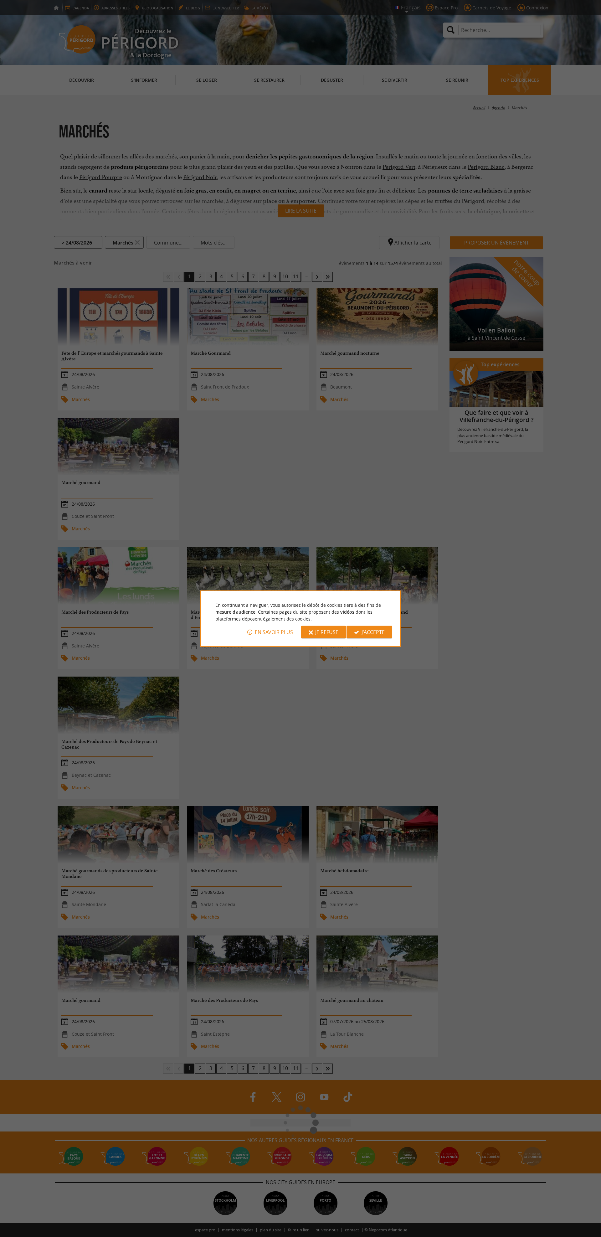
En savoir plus (274, 632)
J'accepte (373, 632)
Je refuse (326, 632)
